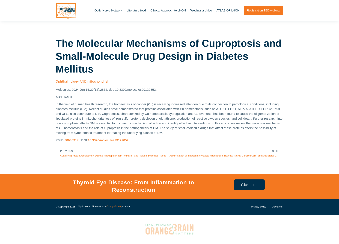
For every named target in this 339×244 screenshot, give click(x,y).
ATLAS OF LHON (227, 10)
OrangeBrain (113, 206)
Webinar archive (201, 10)
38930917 (71, 140)
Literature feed (136, 10)
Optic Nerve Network (108, 10)
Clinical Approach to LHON (168, 10)
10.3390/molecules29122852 (108, 140)
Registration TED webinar (264, 10)
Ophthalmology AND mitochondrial (82, 81)
